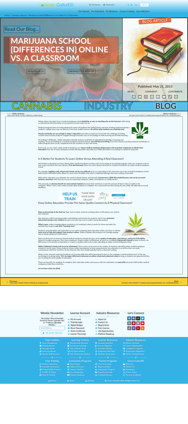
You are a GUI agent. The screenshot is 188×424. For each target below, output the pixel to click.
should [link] (84, 121)
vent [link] (80, 135)
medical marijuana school (139, 171)
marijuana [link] (119, 128)
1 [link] (115, 178)
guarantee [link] (141, 256)
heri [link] (137, 186)
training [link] (88, 232)
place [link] (119, 254)
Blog (165, 106)
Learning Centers (80, 340)
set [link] (120, 173)
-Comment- (151, 92)
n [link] (41, 121)
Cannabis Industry (19, 15)
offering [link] (78, 150)
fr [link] (57, 121)
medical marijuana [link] (69, 121)
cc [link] (140, 178)
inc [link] (113, 164)
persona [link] (77, 179)
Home (7, 15)
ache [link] (70, 232)
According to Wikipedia (47, 140)
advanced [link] (52, 234)
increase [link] (94, 246)
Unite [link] (93, 128)
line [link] (46, 121)
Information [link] (42, 164)
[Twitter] (140, 97)
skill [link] (82, 254)
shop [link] (144, 142)
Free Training (52, 361)
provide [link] (130, 173)
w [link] (121, 121)
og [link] (96, 135)
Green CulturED (135, 361)
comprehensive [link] (101, 248)
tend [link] (88, 142)
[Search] (128, 5)
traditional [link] (99, 173)
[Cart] (132, 5)
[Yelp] (138, 328)
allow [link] (64, 173)
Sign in (137, 5)
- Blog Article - (155, 21)
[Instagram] (146, 97)
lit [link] (84, 173)
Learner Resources (108, 340)
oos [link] (72, 248)
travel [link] (115, 150)
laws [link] (54, 128)
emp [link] (124, 148)
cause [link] (88, 184)
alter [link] (104, 150)
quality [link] (103, 239)
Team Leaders (52, 340)
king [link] (57, 142)
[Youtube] (164, 97)
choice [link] (129, 164)
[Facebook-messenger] (138, 323)
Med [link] (40, 128)
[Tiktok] (170, 97)
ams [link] (58, 240)
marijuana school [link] (66, 150)
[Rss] (142, 328)
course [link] (100, 178)
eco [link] (103, 164)
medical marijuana (75, 239)
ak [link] (40, 121)
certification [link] (104, 212)
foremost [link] (79, 165)
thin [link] (57, 268)
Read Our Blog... (21, 29)
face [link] (100, 134)
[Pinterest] (152, 97)
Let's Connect (136, 313)
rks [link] (97, 224)
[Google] (129, 323)
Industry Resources (107, 313)
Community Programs (80, 361)
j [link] (48, 128)
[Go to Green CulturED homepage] (56, 5)
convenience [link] (122, 239)
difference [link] (42, 242)
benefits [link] (106, 165)
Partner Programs (108, 361)
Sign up (144, 5)
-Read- (130, 92)
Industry (108, 106)
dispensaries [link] (106, 148)
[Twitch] (134, 328)
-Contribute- (175, 92)
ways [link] (47, 135)
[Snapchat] (176, 97)
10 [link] (110, 178)
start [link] (49, 165)
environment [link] (82, 218)
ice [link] (116, 179)
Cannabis (36, 106)
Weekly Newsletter (52, 313)
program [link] (46, 143)
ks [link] (51, 134)
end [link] (136, 142)
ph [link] (68, 123)
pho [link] (100, 179)
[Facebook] (158, 97)
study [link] (115, 129)
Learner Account (80, 313)
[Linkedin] (134, 97)
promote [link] (110, 218)
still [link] (132, 186)
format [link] (57, 123)
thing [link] (103, 121)
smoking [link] (112, 128)
